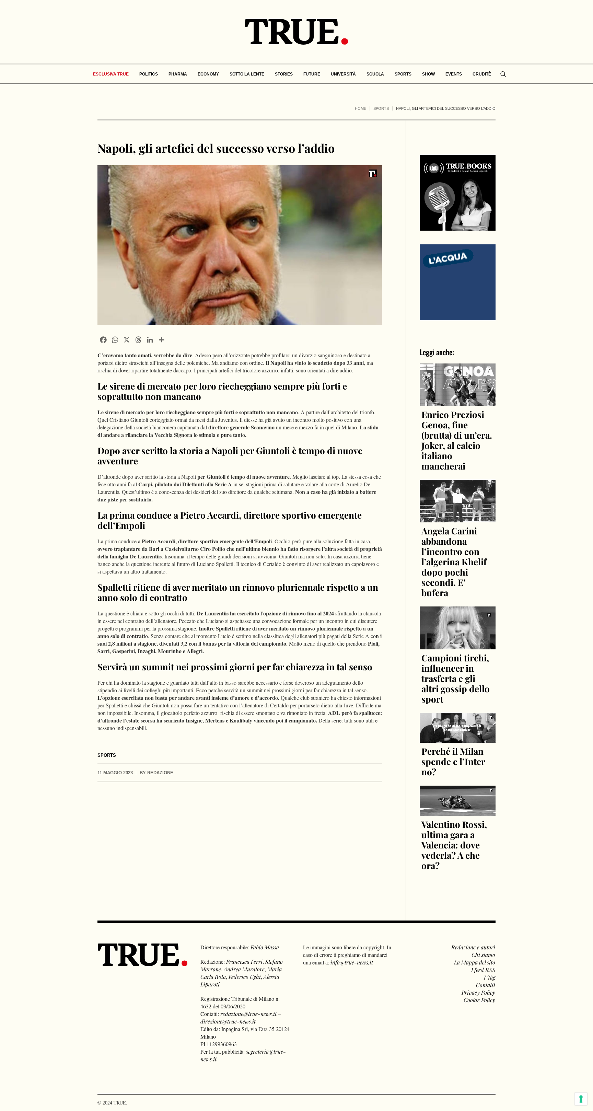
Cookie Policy (479, 1000)
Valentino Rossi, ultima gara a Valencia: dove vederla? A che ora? (454, 844)
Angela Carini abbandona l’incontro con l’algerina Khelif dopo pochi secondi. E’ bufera (454, 562)
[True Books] (458, 226)
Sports (381, 108)
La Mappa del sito (474, 962)
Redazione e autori (473, 947)
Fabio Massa (265, 947)
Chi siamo (483, 954)
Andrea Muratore (244, 969)
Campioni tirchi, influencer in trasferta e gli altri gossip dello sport (455, 678)
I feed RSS (483, 969)
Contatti (485, 984)
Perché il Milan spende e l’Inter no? (453, 761)
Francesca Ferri (244, 961)
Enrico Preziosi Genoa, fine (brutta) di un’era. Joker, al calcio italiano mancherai (456, 440)
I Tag (489, 977)
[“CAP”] (458, 281)
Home (360, 108)
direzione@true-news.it (228, 1021)
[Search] (503, 74)
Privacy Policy (478, 992)
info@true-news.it (351, 962)
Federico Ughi (245, 976)
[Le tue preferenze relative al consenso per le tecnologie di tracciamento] (581, 1099)
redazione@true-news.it (248, 1013)
